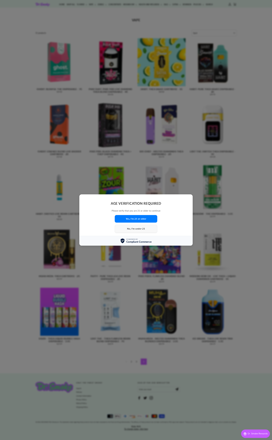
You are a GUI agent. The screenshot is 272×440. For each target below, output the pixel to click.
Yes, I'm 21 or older (136, 218)
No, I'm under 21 (136, 228)
